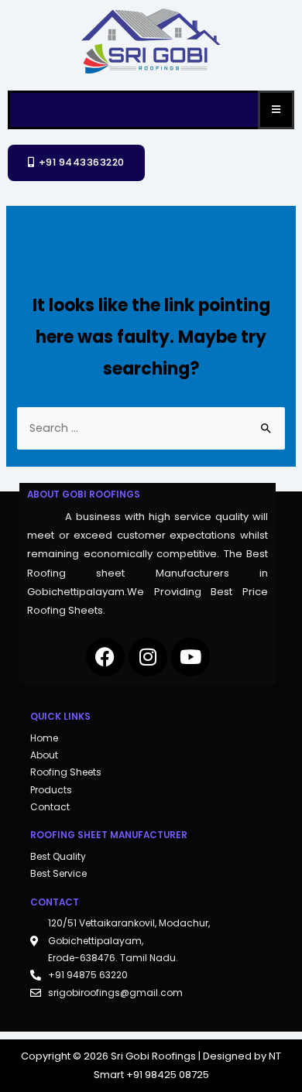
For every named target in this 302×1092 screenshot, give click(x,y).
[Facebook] (105, 657)
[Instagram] (148, 657)
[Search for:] (150, 428)
